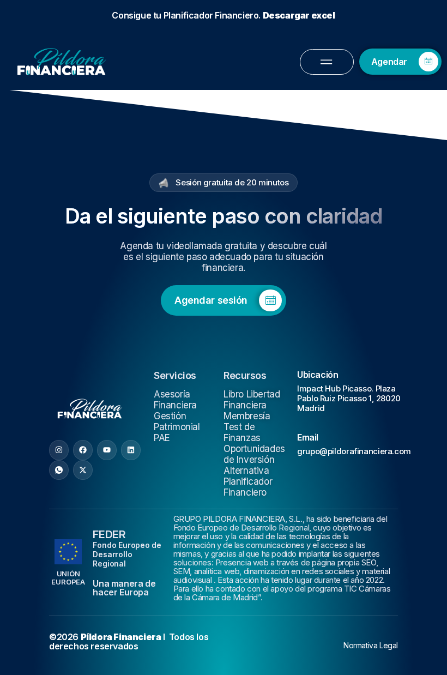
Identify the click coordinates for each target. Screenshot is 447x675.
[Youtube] (107, 168)
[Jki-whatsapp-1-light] (59, 188)
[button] (223, 399)
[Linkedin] (131, 168)
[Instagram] (59, 168)
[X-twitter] (83, 188)
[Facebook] (83, 168)
